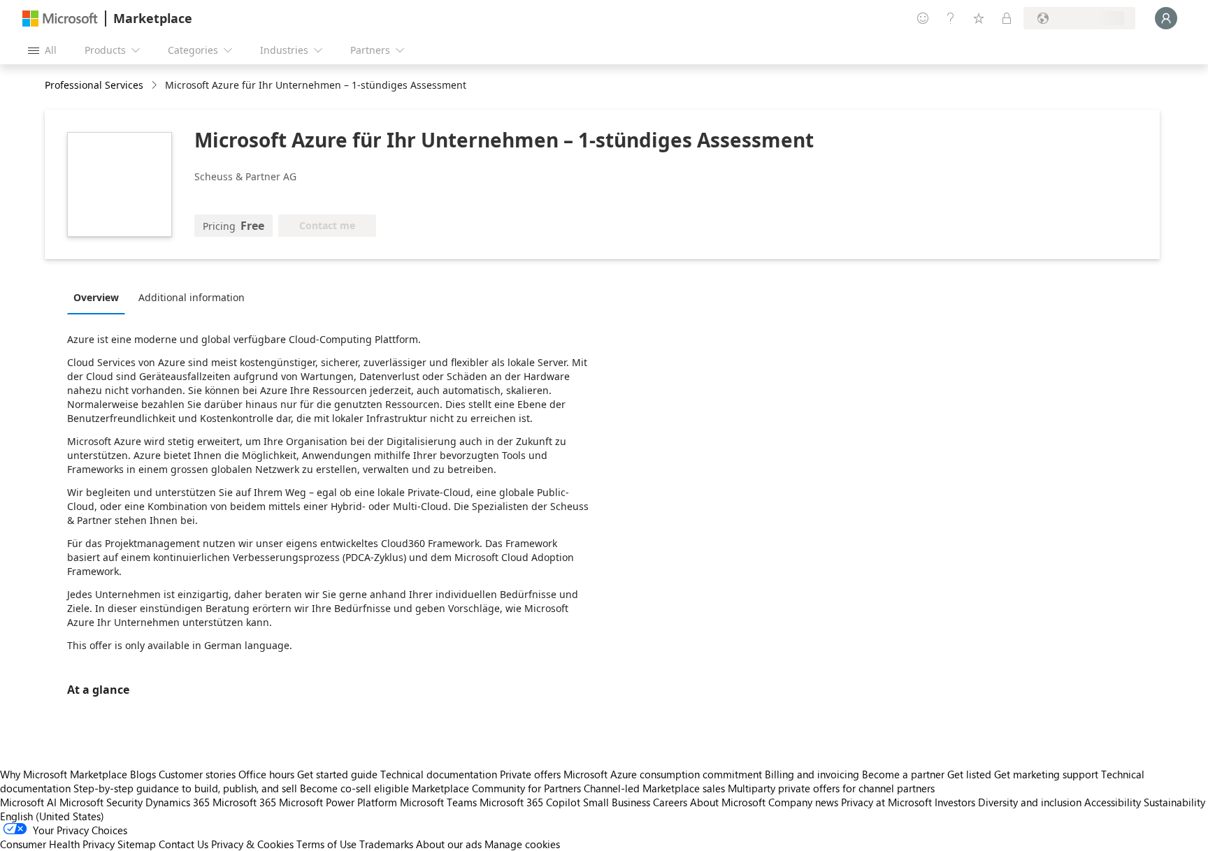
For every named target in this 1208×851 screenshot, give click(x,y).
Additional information (191, 297)
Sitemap (136, 844)
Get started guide (337, 774)
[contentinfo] (155, 85)
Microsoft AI (28, 802)
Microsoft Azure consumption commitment (664, 774)
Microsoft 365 (244, 802)
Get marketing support (1046, 774)
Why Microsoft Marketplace (63, 774)
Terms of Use (326, 844)
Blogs (143, 774)
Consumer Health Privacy (57, 844)
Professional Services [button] (94, 85)
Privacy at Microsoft (886, 802)
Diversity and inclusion (1029, 802)
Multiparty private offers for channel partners (831, 788)
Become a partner (903, 774)
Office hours (266, 774)
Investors (955, 802)
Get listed (969, 774)
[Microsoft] (60, 18)
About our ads (449, 844)
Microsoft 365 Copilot (530, 802)
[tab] (99, 297)
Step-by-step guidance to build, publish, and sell (185, 788)
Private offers (530, 774)
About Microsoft (727, 802)
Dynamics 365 (177, 802)
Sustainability (1174, 802)
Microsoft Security (101, 802)
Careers (670, 802)
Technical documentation (438, 774)
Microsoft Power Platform (338, 802)
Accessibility (1112, 802)
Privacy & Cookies (252, 844)
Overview (96, 297)
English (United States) (52, 816)
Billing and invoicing (812, 774)
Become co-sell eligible (354, 788)
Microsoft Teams (438, 802)
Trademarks (386, 844)
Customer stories (197, 774)
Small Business (616, 802)
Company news (803, 802)
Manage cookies (522, 844)
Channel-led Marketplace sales (654, 788)
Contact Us (183, 844)
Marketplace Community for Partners (496, 788)
